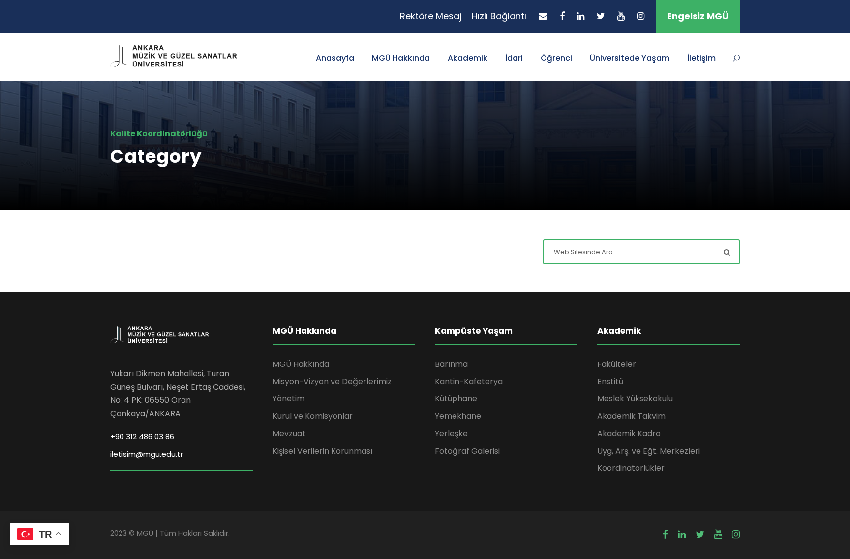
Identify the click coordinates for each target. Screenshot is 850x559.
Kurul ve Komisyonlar (313, 416)
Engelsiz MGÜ (698, 16)
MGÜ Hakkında (401, 58)
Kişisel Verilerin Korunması (322, 451)
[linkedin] (580, 16)
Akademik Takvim (631, 416)
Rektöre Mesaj (430, 16)
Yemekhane (458, 416)
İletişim (701, 58)
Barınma (451, 364)
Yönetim (288, 398)
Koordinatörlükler (631, 468)
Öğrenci (556, 58)
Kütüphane (456, 398)
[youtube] (621, 16)
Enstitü (610, 381)
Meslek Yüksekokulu (635, 398)
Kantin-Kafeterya (469, 381)
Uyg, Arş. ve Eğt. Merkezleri (648, 451)
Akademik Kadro (629, 433)
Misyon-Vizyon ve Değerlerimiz (332, 381)
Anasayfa (335, 58)
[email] (543, 16)
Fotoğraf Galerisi (467, 451)
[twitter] (601, 16)
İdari (514, 58)
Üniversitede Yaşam (629, 58)
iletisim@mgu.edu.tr (146, 454)
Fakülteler (616, 364)
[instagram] (640, 16)
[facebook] (562, 16)
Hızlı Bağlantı (499, 16)
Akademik (467, 58)
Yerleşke (451, 433)
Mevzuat (289, 433)
